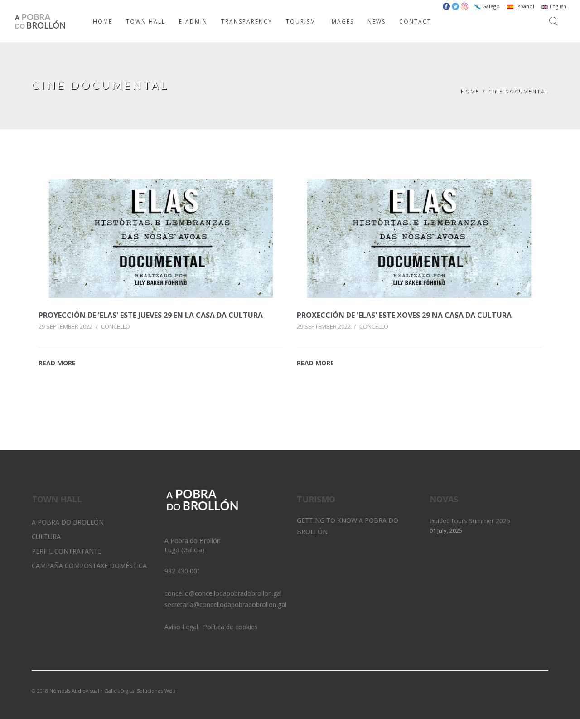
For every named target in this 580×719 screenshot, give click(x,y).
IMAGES (341, 21)
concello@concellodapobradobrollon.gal (223, 593)
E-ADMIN (193, 21)
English (557, 6)
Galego (490, 6)
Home (469, 90)
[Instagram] (526, 690)
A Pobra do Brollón (68, 522)
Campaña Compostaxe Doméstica (89, 565)
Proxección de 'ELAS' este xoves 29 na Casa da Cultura (404, 315)
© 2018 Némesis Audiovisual (65, 690)
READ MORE (57, 363)
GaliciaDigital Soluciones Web (139, 690)
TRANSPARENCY (246, 21)
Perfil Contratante (67, 551)
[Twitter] (510, 690)
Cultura (46, 536)
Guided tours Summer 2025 (470, 520)
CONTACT (415, 21)
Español (524, 6)
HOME (102, 21)
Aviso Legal (181, 626)
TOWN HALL (145, 21)
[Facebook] (541, 690)
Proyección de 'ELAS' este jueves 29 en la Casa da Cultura (151, 315)
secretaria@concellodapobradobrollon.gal (225, 604)
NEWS (376, 21)
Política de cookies (230, 626)
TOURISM (301, 21)
